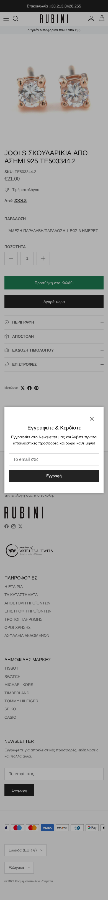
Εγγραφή (54, 476)
